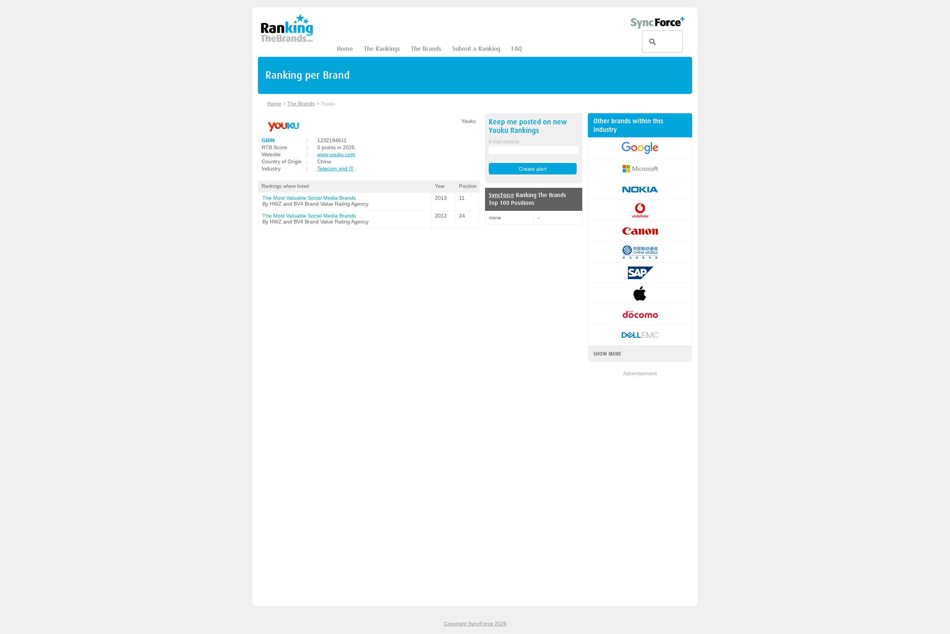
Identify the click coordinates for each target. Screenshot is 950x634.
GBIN (268, 140)
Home (345, 48)
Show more (607, 354)
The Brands (426, 48)
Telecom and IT (335, 168)
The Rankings (382, 48)
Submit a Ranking (476, 48)
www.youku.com (336, 154)
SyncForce (501, 195)
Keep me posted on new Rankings (528, 126)
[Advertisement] (640, 489)
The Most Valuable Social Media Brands (309, 198)
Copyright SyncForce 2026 (475, 624)
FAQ (516, 48)
